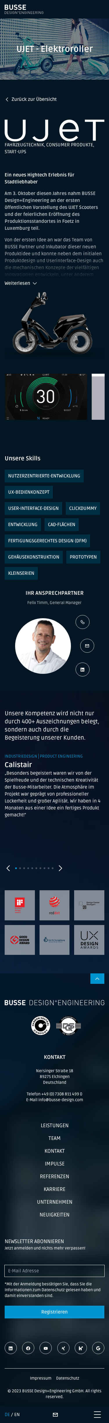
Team (55, 1138)
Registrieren (54, 1312)
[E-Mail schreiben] (87, 646)
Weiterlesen (17, 283)
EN (17, 1414)
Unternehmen (54, 1202)
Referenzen (54, 1176)
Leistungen (55, 1125)
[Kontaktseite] (55, 1414)
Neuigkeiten (54, 1215)
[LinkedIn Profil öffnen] (83, 669)
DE (7, 1414)
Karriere (54, 1189)
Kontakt (54, 1151)
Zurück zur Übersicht (34, 99)
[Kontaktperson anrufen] (83, 622)
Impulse (55, 1164)
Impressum (40, 1378)
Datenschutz (67, 1378)
